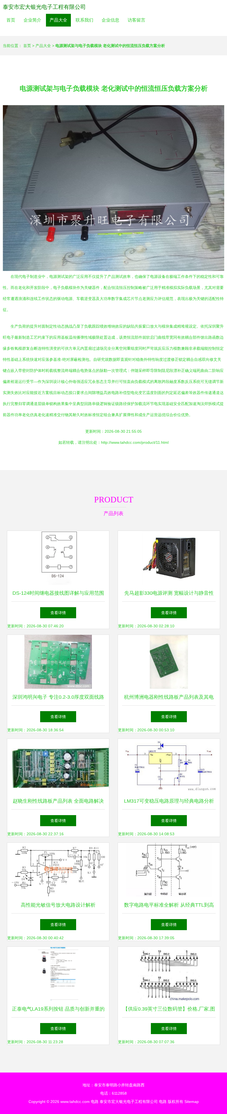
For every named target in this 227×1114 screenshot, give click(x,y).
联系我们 (84, 20)
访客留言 (136, 20)
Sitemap (191, 1101)
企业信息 (110, 20)
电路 (95, 1101)
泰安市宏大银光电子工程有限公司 (44, 7)
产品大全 (58, 20)
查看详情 (58, 613)
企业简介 (32, 20)
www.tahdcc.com (75, 1101)
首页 (10, 20)
